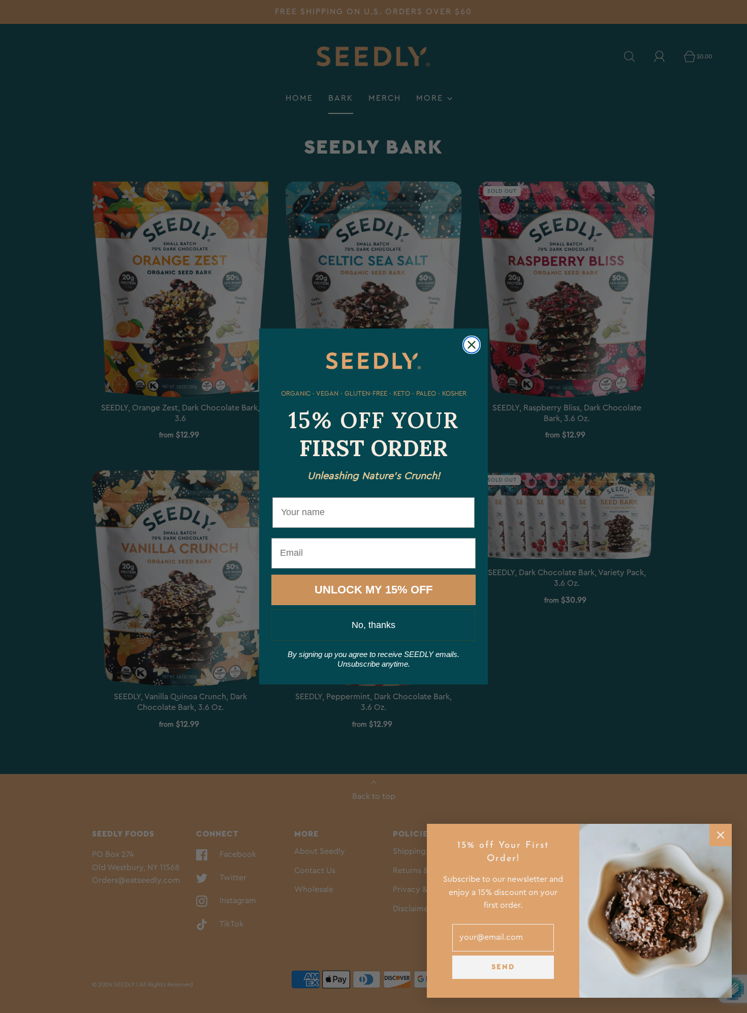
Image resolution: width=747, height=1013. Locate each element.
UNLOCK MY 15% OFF (373, 589)
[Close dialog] (471, 345)
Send (503, 967)
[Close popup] (720, 835)
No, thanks (373, 625)
